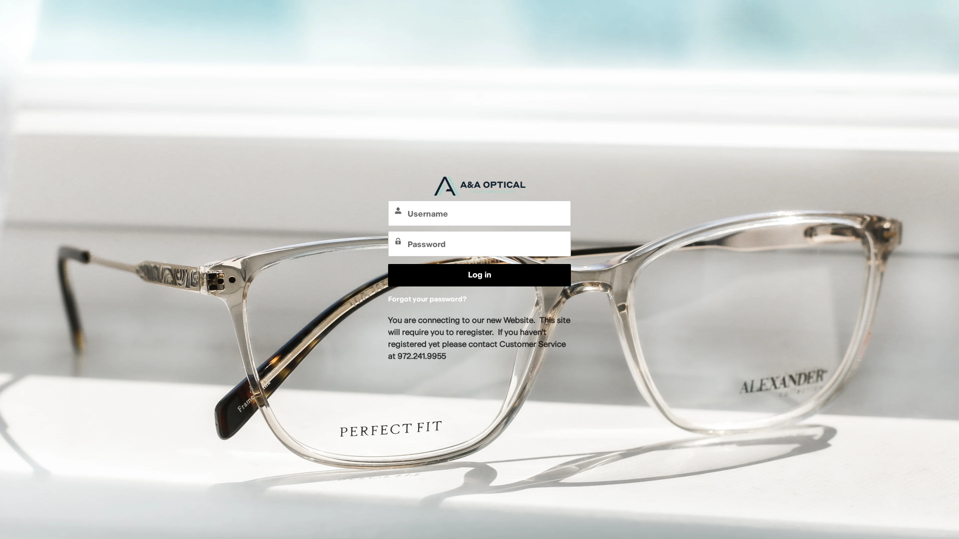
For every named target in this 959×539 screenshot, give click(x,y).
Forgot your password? (427, 299)
